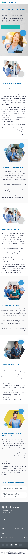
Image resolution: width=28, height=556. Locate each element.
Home (2, 521)
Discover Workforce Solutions (10, 27)
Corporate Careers (5, 525)
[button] (25, 2)
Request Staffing (19, 528)
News (2, 528)
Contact (16, 525)
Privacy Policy (8, 554)
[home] (9, 2)
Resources (17, 521)
